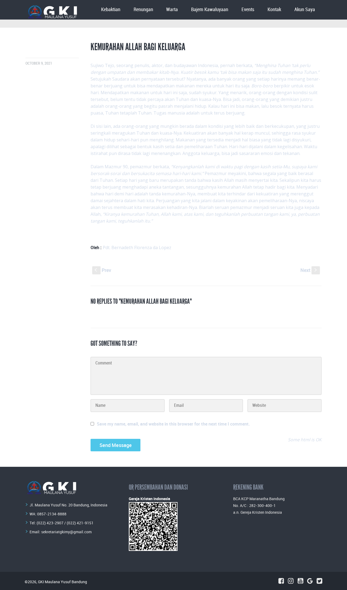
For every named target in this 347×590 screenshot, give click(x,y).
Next (309, 270)
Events (248, 9)
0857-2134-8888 (51, 513)
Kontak (274, 9)
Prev (103, 270)
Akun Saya (304, 9)
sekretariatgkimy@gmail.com (66, 531)
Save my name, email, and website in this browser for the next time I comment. (173, 424)
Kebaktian (110, 9)
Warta (172, 9)
